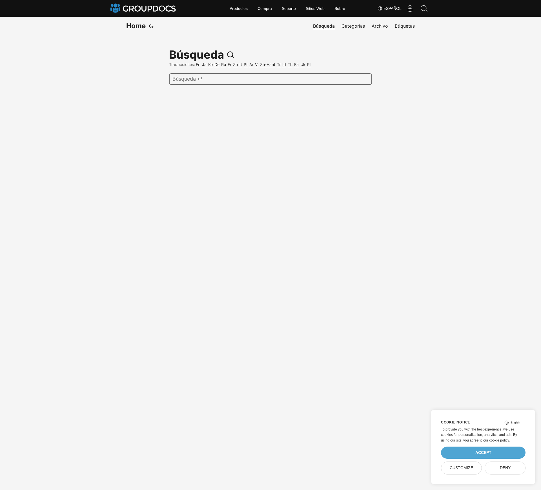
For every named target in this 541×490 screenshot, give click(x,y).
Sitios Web (315, 8)
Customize (461, 468)
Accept (483, 453)
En (198, 64)
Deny (505, 468)
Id (284, 64)
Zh (235, 64)
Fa (296, 64)
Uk (302, 64)
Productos (239, 8)
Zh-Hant (267, 64)
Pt (246, 64)
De (216, 64)
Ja (204, 64)
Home (136, 26)
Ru (223, 64)
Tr (279, 64)
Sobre (339, 8)
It (241, 64)
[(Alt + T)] (151, 25)
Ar (251, 64)
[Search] (424, 8)
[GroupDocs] (144, 8)
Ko (210, 64)
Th (290, 64)
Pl (309, 64)
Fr (229, 64)
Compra (265, 8)
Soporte (289, 8)
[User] (410, 8)
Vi (256, 64)
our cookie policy (496, 440)
